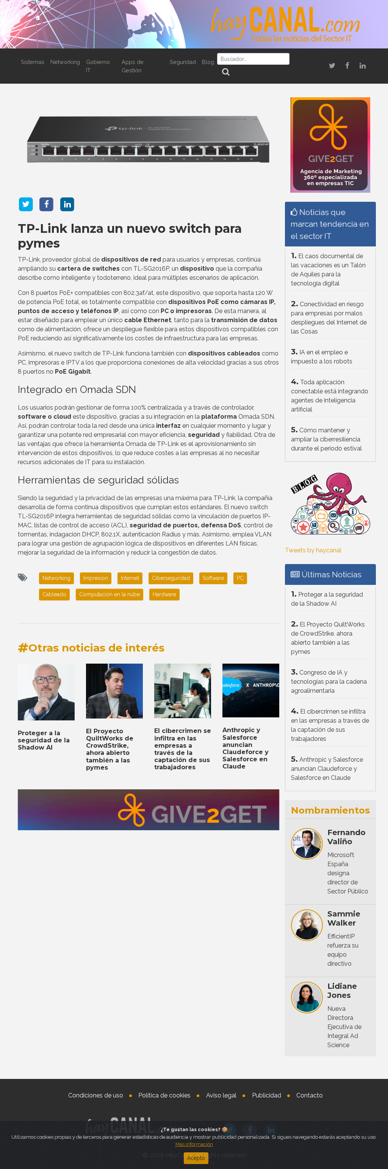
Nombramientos (330, 810)
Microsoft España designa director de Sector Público (347, 873)
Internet (130, 578)
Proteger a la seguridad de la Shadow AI (44, 740)
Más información (194, 1144)
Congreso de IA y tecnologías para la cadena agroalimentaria (329, 681)
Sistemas (32, 62)
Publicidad (266, 1095)
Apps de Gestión (133, 66)
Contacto (309, 1095)
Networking (65, 62)
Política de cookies (164, 1095)
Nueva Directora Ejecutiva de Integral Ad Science (344, 1027)
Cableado (54, 594)
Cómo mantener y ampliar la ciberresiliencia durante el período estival (326, 439)
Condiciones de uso (95, 1095)
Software (213, 578)
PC (240, 578)
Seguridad (183, 62)
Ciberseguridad (171, 578)
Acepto (196, 1158)
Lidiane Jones (342, 991)
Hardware (164, 594)
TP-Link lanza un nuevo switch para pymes (130, 235)
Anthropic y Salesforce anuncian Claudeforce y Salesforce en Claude (245, 748)
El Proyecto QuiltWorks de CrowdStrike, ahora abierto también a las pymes (109, 749)
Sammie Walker (343, 918)
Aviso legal (221, 1095)
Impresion (95, 578)
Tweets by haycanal (313, 550)
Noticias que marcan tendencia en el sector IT (330, 223)
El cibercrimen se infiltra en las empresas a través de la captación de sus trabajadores (182, 749)
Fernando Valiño (346, 837)
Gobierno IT (98, 66)
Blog (208, 62)
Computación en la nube (109, 594)
